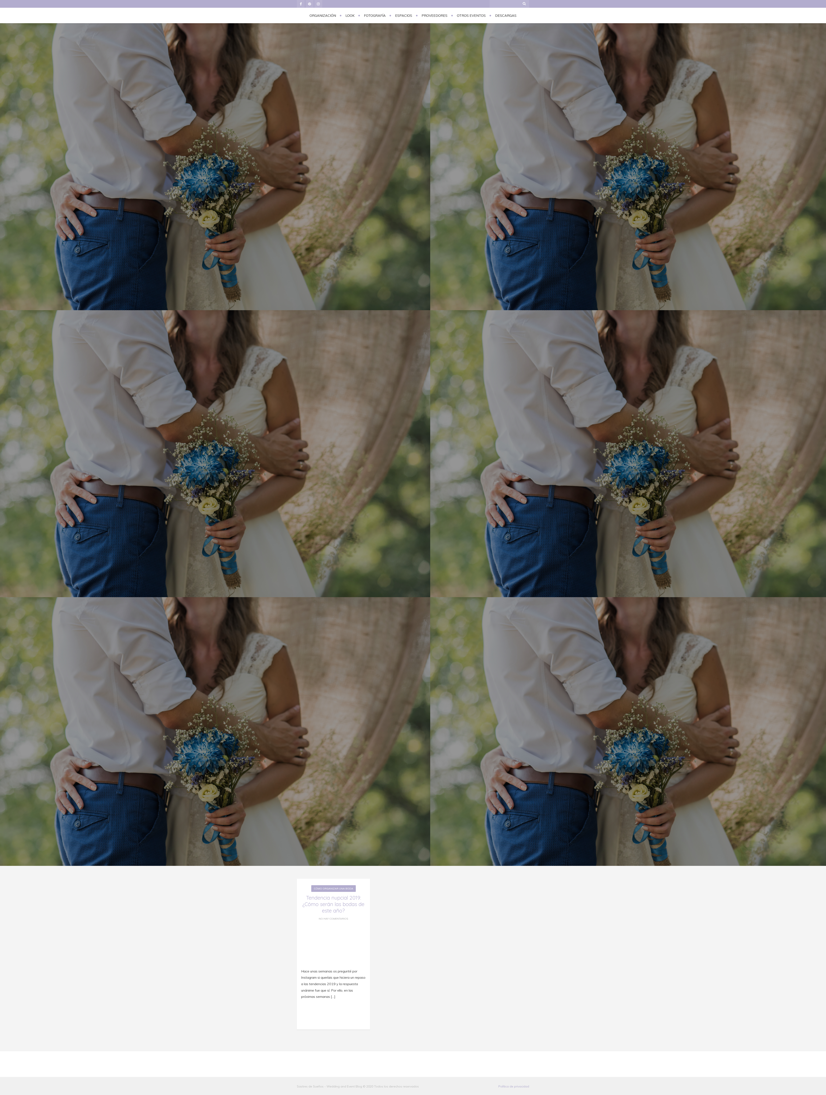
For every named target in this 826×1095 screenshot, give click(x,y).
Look (349, 15)
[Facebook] (301, 4)
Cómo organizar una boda (333, 888)
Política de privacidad (513, 1086)
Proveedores (434, 15)
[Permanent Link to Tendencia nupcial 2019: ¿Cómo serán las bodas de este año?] (333, 962)
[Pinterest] (309, 4)
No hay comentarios (333, 918)
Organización (323, 15)
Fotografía (375, 15)
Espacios (403, 15)
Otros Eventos (471, 15)
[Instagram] (318, 4)
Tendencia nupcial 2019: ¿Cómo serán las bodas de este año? (333, 904)
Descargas (505, 15)
